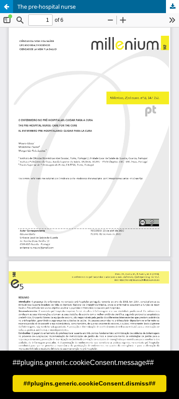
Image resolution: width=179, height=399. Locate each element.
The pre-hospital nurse (46, 6)
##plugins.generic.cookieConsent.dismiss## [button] (89, 383)
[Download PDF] (172, 6)
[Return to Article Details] (6, 6)
